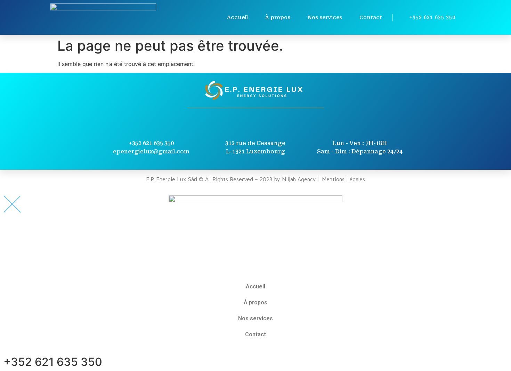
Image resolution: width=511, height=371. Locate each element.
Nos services (325, 17)
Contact (370, 17)
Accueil (237, 17)
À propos (277, 17)
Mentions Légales (343, 179)
